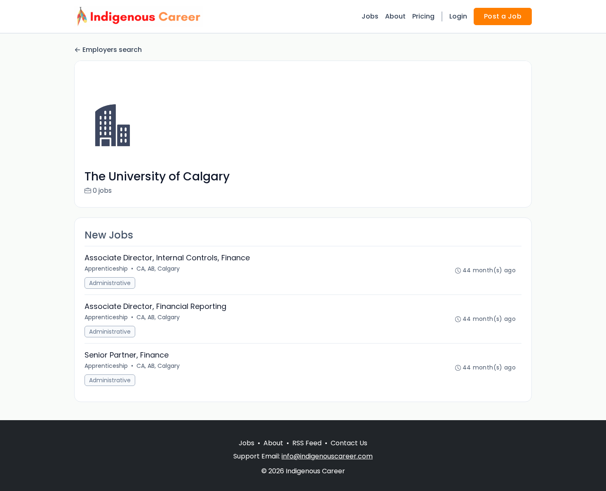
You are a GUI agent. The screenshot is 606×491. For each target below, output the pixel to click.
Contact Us (349, 443)
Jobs (370, 16)
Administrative (110, 283)
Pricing (423, 16)
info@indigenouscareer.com (327, 456)
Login (458, 16)
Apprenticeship (106, 268)
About (395, 16)
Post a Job (502, 16)
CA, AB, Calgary (158, 268)
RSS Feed (307, 443)
